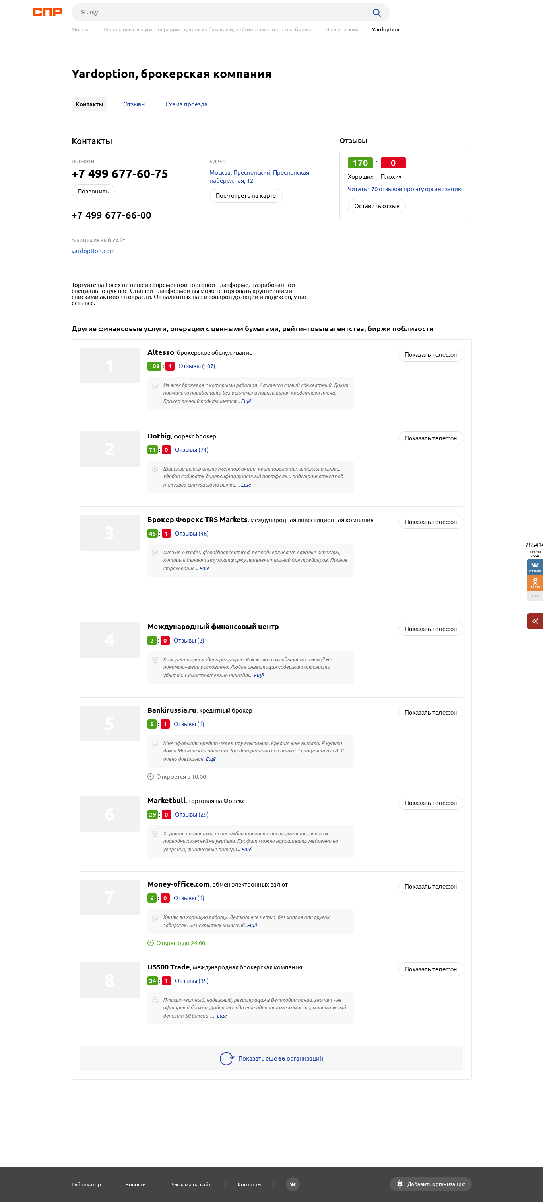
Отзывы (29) (192, 814)
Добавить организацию (436, 1184)
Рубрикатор (86, 1184)
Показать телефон (431, 354)
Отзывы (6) (189, 724)
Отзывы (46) (192, 533)
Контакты (250, 1184)
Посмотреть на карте (246, 195)
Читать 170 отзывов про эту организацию (405, 189)
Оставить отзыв (376, 206)
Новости (135, 1184)
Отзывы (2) (189, 640)
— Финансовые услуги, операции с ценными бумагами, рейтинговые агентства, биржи (203, 29)
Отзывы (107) (196, 366)
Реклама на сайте (191, 1184)
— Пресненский (337, 29)
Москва (81, 29)
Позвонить (93, 191)
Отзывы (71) (192, 449)
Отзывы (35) (192, 980)
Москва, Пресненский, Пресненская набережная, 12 (259, 176)
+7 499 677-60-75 (120, 173)
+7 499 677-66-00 (112, 215)
